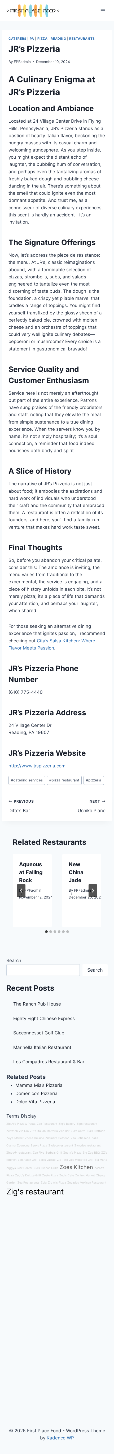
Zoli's (42, 1160)
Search (13, 960)
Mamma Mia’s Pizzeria (39, 1085)
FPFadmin (22, 62)
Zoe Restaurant (47, 1124)
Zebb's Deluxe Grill (28, 1175)
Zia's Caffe (78, 1131)
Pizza (42, 39)
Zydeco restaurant (61, 1145)
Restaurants (82, 39)
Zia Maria (101, 1160)
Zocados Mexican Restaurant (86, 1182)
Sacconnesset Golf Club (38, 1032)
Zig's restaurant (35, 1191)
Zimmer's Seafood (57, 1138)
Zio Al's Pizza (57, 1182)
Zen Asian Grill (27, 1160)
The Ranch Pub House (37, 1004)
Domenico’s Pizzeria (36, 1093)
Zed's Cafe (66, 1175)
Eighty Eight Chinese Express (44, 1018)
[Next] (93, 890)
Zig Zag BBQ (91, 1152)
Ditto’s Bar (21, 806)
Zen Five (38, 1152)
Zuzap (51, 1160)
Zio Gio (24, 1131)
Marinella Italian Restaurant (42, 1047)
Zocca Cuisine (34, 1138)
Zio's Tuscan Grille (46, 1168)
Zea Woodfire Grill (81, 1160)
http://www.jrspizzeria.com (36, 765)
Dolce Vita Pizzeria (35, 1101)
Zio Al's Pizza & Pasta (21, 1124)
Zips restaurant (87, 1124)
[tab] (46, 931)
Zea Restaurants (28, 1182)
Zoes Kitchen (76, 1167)
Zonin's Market (85, 1175)
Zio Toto (62, 1160)
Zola (44, 1182)
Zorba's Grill (54, 1152)
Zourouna (23, 1145)
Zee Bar (64, 1131)
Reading (58, 39)
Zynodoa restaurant (87, 1145)
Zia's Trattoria (96, 1131)
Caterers (17, 39)
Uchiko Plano (92, 806)
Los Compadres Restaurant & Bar (48, 1061)
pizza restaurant (64, 780)
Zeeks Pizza (39, 1145)
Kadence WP (60, 1437)
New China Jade (76, 872)
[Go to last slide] (21, 890)
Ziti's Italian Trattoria (44, 1131)
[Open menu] (103, 10)
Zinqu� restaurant (19, 1152)
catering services (27, 780)
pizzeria (93, 780)
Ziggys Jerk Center (19, 1168)
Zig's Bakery (67, 1124)
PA (32, 39)
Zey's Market (15, 1138)
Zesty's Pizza (72, 1152)
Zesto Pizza (50, 1175)
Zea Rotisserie (80, 1138)
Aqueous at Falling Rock (31, 872)
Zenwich (12, 1131)
